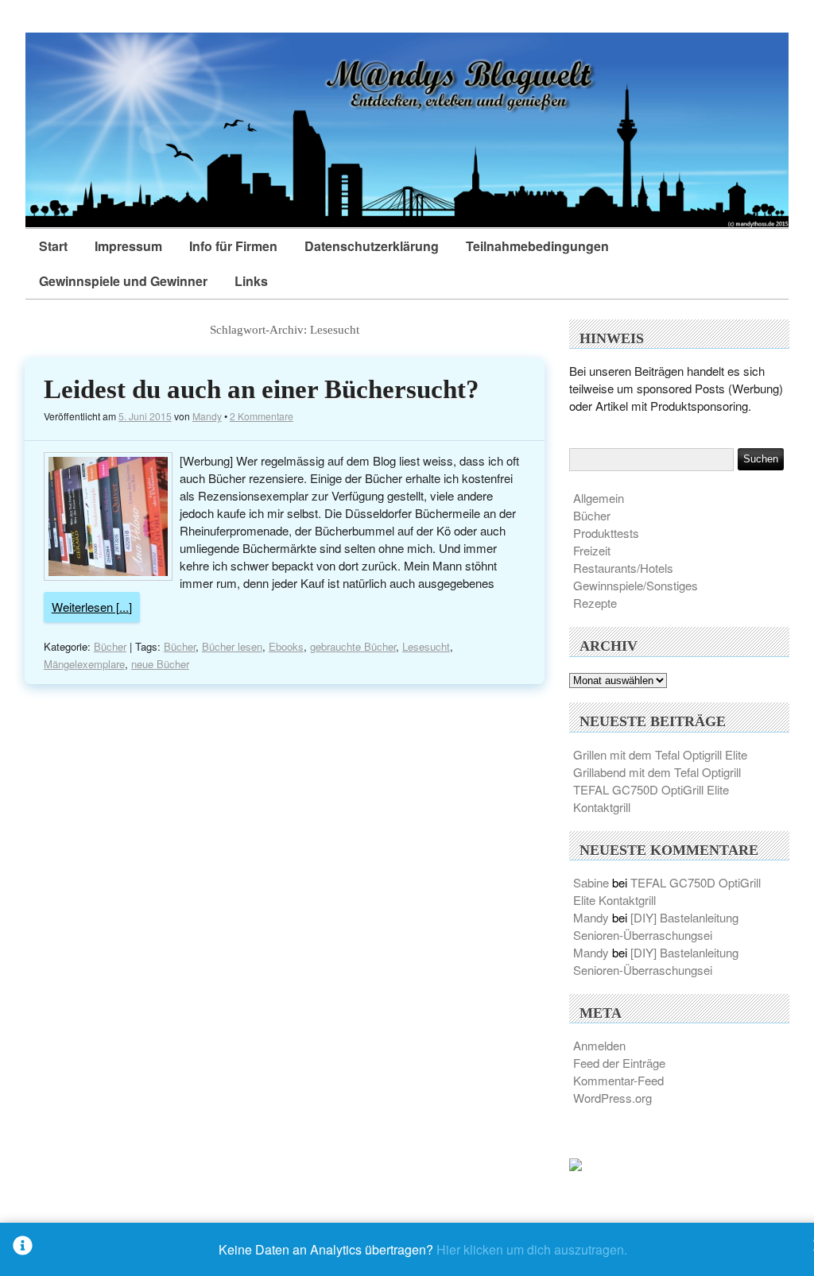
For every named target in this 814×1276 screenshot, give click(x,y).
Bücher (110, 646)
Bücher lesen (232, 646)
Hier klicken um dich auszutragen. (531, 1249)
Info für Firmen (233, 246)
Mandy (207, 416)
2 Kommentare (261, 416)
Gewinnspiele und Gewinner (123, 281)
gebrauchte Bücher (353, 646)
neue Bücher (160, 663)
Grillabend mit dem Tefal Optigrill (657, 772)
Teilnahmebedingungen (537, 246)
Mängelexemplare (84, 663)
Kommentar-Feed (618, 1080)
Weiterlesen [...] (92, 606)
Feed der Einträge (619, 1062)
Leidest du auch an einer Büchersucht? (261, 389)
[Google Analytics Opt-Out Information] (23, 1249)
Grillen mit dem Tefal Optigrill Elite (660, 754)
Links (251, 281)
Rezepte (595, 602)
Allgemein (598, 497)
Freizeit (591, 550)
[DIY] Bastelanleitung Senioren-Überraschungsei (655, 926)
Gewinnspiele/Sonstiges (635, 585)
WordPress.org (612, 1097)
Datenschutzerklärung (371, 246)
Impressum (128, 246)
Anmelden (599, 1045)
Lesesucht (426, 646)
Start (53, 246)
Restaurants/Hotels (623, 567)
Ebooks (286, 646)
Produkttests (606, 532)
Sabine (591, 882)
